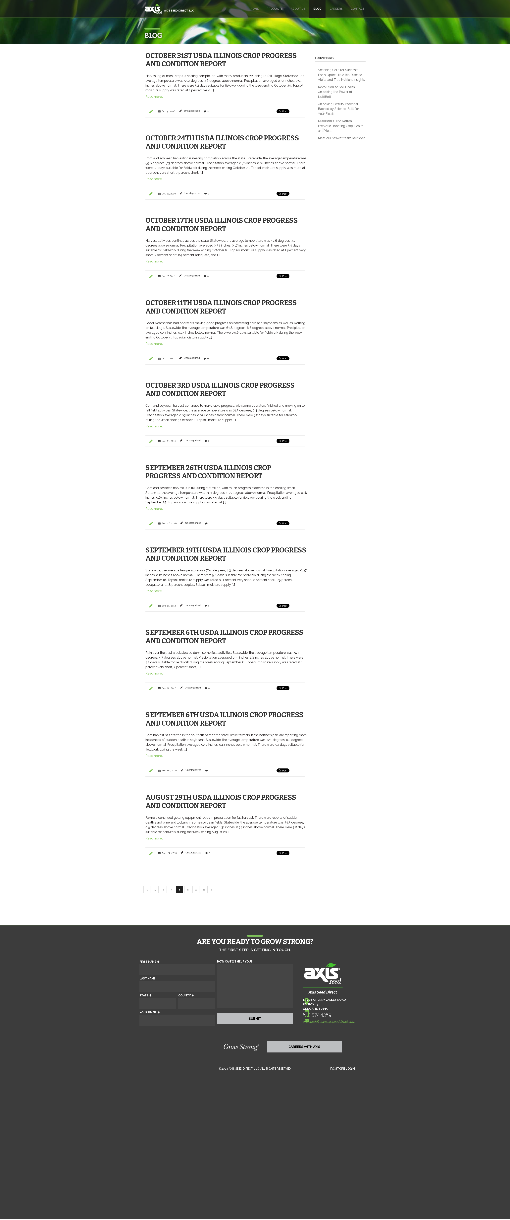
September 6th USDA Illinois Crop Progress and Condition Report (224, 636)
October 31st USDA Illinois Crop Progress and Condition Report (221, 59)
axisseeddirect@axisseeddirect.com (329, 1022)
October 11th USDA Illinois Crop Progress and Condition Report (221, 307)
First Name (147, 961)
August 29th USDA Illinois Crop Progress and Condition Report (220, 801)
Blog (317, 8)
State (143, 995)
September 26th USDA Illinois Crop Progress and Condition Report (208, 472)
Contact (358, 8)
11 (204, 889)
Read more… (154, 97)
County (184, 995)
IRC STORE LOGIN (342, 1068)
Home (254, 8)
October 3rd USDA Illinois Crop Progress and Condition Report (220, 389)
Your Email (148, 1012)
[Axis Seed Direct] (169, 11)
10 (195, 889)
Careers (336, 8)
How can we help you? (234, 961)
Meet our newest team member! (341, 138)
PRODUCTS (275, 8)
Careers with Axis (304, 1047)
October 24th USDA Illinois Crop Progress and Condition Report (222, 142)
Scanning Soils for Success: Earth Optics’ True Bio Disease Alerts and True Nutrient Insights (341, 75)
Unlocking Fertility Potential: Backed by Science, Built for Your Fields (338, 109)
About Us (298, 8)
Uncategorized (192, 110)
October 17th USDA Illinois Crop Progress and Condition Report (221, 224)
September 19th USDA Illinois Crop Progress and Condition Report (225, 554)
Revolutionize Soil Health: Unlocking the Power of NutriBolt (336, 92)
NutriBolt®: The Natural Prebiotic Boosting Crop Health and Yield (341, 126)
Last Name (147, 978)
